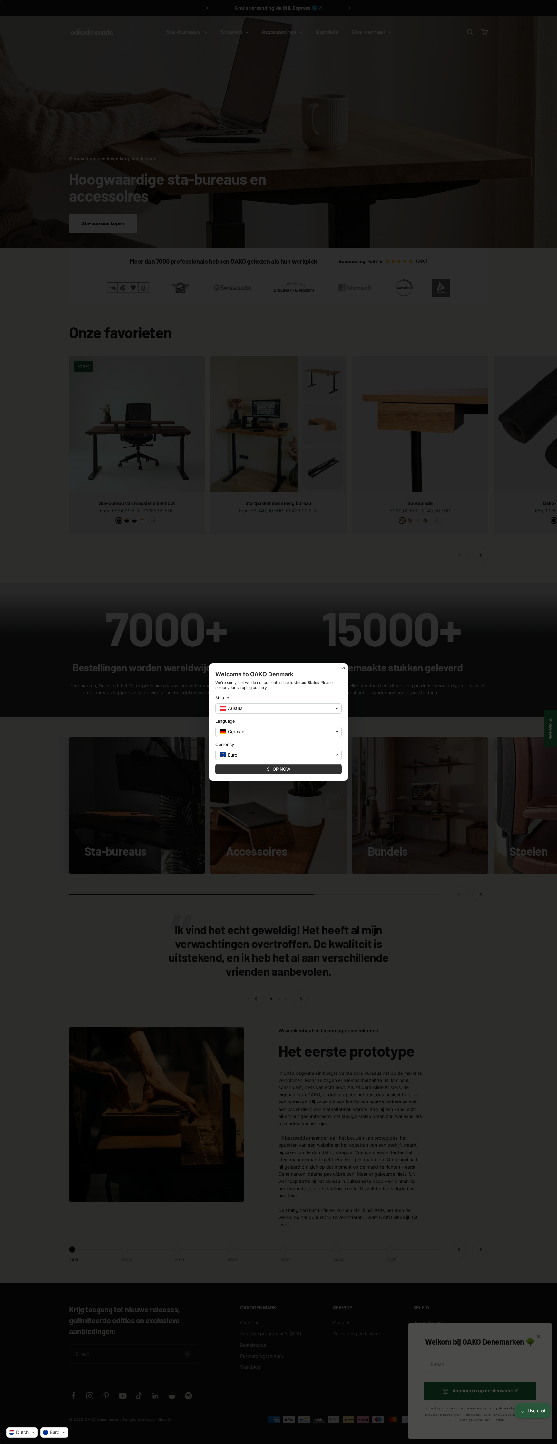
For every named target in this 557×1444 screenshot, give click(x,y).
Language (225, 721)
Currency (224, 744)
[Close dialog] (343, 668)
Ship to (222, 697)
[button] (22, 1432)
